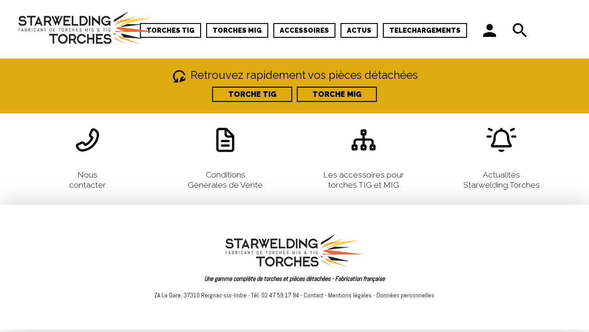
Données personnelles (405, 295)
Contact (313, 295)
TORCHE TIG (252, 94)
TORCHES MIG (237, 30)
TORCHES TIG (170, 30)
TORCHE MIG (337, 94)
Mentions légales (350, 295)
